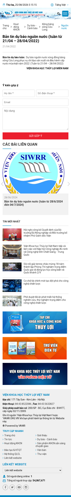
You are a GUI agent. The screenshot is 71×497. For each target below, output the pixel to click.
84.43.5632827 (46, 403)
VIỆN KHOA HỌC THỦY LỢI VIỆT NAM (26, 394)
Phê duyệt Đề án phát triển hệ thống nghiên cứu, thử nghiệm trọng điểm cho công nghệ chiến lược (45, 300)
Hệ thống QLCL (12, 454)
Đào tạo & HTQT (13, 450)
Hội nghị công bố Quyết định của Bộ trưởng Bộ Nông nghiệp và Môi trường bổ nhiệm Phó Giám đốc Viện (45, 232)
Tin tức (8, 439)
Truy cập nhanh (13, 431)
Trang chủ (6, 27)
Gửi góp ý (35, 136)
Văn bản (41, 450)
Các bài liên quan (20, 144)
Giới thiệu (42, 435)
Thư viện (42, 454)
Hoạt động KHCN (16, 27)
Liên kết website (13, 458)
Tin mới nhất (11, 221)
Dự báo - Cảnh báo (32, 27)
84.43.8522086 (23, 403)
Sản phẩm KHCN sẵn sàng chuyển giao (50, 444)
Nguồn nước (64, 27)
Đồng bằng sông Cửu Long (48, 27)
